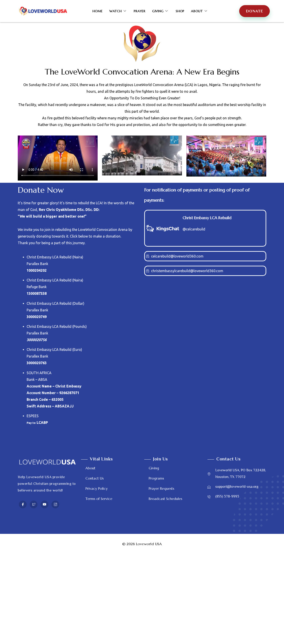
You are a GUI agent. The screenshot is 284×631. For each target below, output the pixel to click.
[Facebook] (23, 504)
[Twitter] (33, 504)
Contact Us (94, 478)
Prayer (140, 11)
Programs (156, 478)
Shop (180, 11)
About (197, 11)
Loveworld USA (149, 544)
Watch (115, 11)
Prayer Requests (161, 488)
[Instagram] (55, 504)
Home (98, 11)
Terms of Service (98, 498)
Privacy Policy (96, 488)
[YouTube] (44, 504)
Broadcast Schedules (165, 498)
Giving (158, 11)
